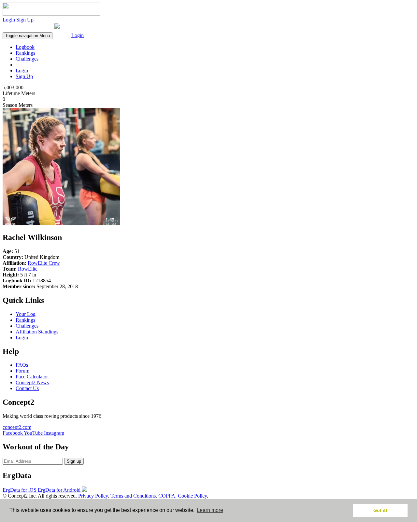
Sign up (74, 461)
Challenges (27, 59)
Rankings (25, 53)
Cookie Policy (192, 496)
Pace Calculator (32, 376)
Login (9, 19)
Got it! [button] (380, 510)
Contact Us (27, 388)
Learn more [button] (210, 510)
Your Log (26, 314)
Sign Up (25, 19)
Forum (22, 371)
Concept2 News (32, 382)
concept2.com (17, 427)
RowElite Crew (44, 263)
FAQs (22, 365)
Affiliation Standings (37, 331)
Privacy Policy (93, 496)
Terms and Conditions (133, 496)
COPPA (166, 496)
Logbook (25, 47)
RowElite (27, 269)
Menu (27, 35)
